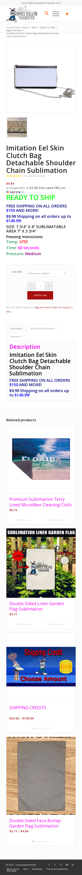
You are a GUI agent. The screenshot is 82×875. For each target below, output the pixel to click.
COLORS (17, 271)
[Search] (44, 14)
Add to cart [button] (25, 519)
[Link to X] (49, 865)
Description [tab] (16, 328)
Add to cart (40, 295)
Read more (25, 624)
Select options (42, 728)
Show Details (57, 519)
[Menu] (53, 14)
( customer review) (34, 175)
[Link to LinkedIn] (73, 865)
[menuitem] (44, 14)
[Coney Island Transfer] (34, 14)
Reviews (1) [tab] (15, 336)
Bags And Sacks (43, 307)
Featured (57, 307)
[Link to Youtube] (67, 865)
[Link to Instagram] (61, 865)
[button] (41, 190)
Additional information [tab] (43, 328)
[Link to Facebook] (55, 865)
